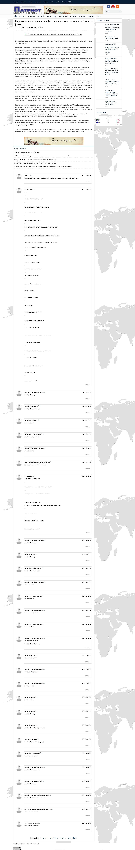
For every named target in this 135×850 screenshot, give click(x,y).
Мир (55, 16)
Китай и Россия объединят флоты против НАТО (110, 102)
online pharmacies (30, 420)
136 (69, 838)
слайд (35, 27)
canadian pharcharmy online (32, 409)
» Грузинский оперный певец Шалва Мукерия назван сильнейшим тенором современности (43, 167)
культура (82, 16)
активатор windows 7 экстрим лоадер (35, 247)
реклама (23, 2)
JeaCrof (27, 175)
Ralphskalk (28, 476)
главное (15, 2)
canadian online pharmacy (32, 437)
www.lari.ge (119, 124)
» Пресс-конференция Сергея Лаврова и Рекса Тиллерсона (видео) (35, 163)
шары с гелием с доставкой (32, 529)
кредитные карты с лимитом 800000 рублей (37, 207)
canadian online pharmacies (33, 610)
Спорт (99, 16)
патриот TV (41, 16)
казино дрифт (28, 306)
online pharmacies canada (33, 434)
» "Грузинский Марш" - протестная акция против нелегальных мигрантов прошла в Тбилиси (43, 156)
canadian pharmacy (30, 395)
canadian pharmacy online (33, 781)
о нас (30, 2)
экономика (31, 16)
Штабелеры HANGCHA (31, 255)
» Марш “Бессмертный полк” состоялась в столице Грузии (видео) (35, 159)
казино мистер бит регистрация (33, 366)
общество (73, 16)
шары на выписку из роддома (33, 502)
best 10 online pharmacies (32, 825)
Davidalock (28, 189)
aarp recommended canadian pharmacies (37, 809)
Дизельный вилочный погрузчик (34, 284)
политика (22, 16)
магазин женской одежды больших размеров (37, 351)
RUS (57, 2)
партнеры (38, 2)
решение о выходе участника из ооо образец (38, 336)
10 (63, 838)
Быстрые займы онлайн (31, 514)
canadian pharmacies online (33, 392)
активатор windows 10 (31, 381)
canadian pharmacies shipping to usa (35, 728)
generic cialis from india (47, 178)
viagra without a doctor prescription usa (37, 462)
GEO (52, 2)
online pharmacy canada (31, 613)
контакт (45, 2)
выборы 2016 (63, 16)
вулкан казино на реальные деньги (34, 320)
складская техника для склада (33, 269)
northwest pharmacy (31, 823)
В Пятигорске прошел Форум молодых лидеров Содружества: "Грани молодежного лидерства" (112, 28)
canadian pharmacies (31, 406)
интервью (91, 16)
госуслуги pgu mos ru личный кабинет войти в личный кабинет (42, 235)
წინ (74, 838)
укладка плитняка (29, 192)
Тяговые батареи (29, 290)
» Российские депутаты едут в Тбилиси (26, 152)
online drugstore (30, 554)
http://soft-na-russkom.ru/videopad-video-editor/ (38, 487)
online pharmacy (29, 423)
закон (49, 16)
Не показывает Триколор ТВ (33, 220)
